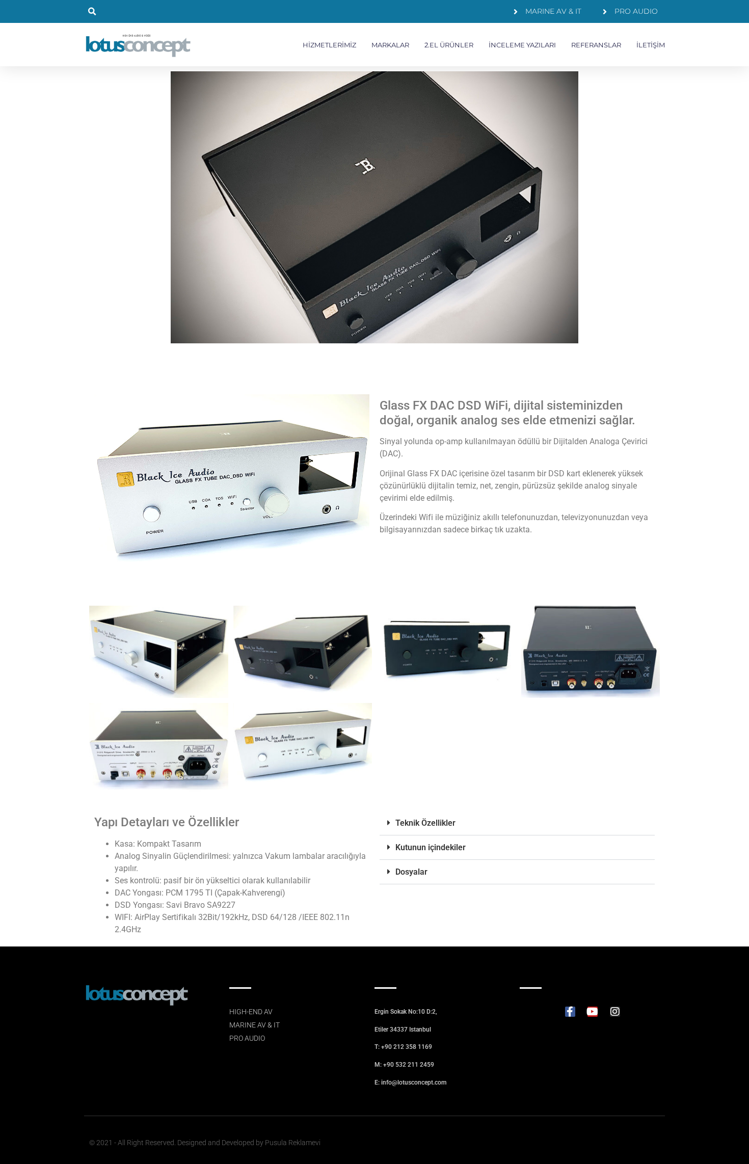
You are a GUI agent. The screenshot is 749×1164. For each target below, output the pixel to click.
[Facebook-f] (570, 1012)
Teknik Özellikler (425, 823)
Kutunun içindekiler (430, 847)
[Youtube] (592, 1012)
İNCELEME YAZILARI (522, 45)
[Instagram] (615, 1012)
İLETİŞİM (650, 45)
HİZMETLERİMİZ (329, 45)
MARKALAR (390, 45)
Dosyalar (411, 872)
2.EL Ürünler (448, 45)
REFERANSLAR (596, 45)
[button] (92, 11)
